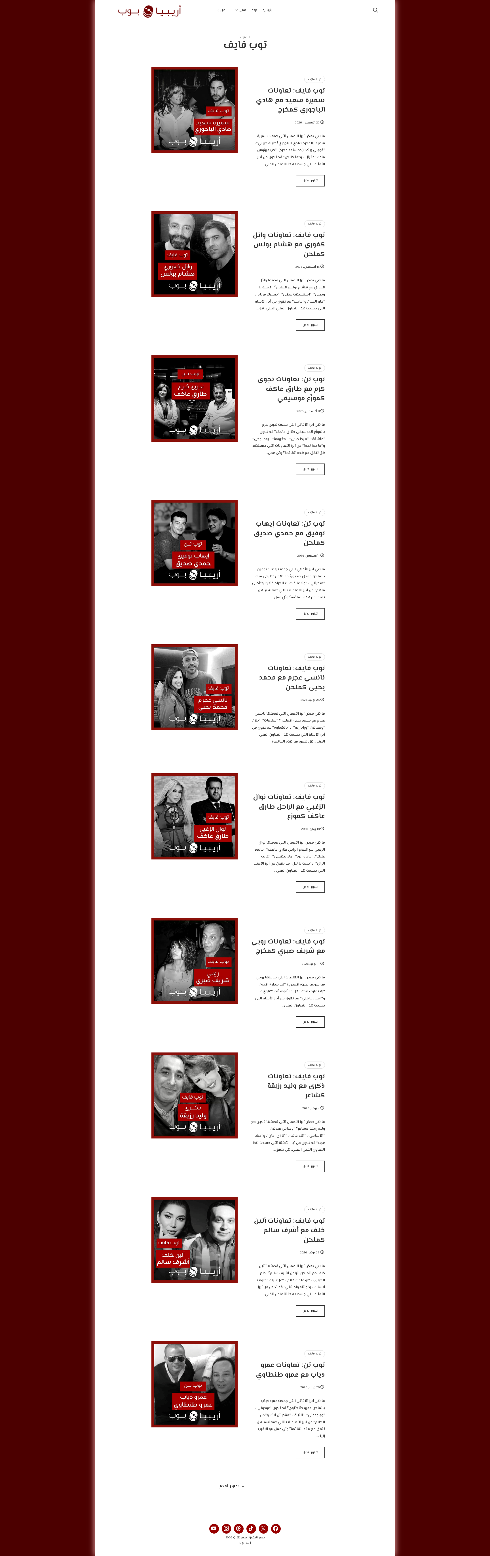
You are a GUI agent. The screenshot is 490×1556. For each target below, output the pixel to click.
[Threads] (239, 1529)
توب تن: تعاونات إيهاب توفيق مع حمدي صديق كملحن (289, 533)
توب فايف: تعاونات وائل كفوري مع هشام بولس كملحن (289, 245)
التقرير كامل (310, 180)
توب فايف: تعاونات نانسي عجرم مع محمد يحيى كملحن (292, 678)
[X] (263, 1529)
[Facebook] (276, 1529)
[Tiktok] (251, 1529)
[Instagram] (226, 1529)
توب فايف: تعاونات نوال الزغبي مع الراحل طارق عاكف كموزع (289, 807)
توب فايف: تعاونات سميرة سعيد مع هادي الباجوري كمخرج (290, 100)
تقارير (243, 10)
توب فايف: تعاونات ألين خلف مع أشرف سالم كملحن (289, 1230)
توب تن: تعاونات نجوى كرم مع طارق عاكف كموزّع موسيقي (291, 389)
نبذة (254, 10)
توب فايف (314, 79)
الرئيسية (268, 10)
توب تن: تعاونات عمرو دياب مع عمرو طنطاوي (290, 1370)
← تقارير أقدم (232, 1487)
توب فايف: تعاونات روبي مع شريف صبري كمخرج (288, 947)
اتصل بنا (222, 10)
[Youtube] (214, 1529)
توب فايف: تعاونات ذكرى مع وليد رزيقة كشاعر (296, 1086)
